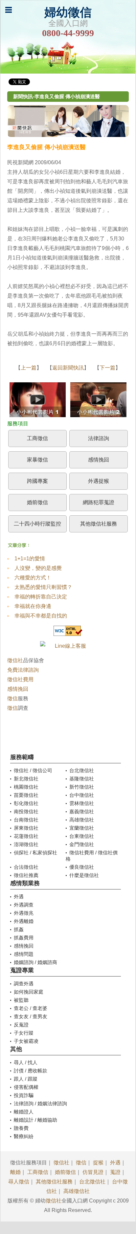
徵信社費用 (20, 679)
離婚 (15, 1172)
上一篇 (28, 367)
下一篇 (107, 367)
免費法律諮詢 (23, 670)
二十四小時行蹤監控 (37, 524)
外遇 (115, 1162)
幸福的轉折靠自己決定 (40, 596)
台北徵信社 (92, 1181)
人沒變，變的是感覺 (38, 568)
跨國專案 (37, 481)
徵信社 (15, 660)
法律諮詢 (98, 438)
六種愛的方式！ (32, 577)
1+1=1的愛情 (29, 558)
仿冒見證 (92, 1172)
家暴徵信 (37, 459)
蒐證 (115, 1172)
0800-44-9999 (68, 33)
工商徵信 (37, 438)
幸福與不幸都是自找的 (40, 615)
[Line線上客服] (68, 646)
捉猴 (98, 1162)
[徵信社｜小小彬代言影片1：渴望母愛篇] (37, 401)
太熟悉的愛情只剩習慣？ (43, 587)
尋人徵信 (18, 1181)
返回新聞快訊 (68, 367)
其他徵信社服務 (98, 524)
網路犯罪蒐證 (98, 502)
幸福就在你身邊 (32, 606)
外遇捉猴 (98, 481)
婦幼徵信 (68, 12)
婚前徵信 (37, 502)
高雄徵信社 (76, 1191)
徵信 (12, 698)
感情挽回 (98, 459)
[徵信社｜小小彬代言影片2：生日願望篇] (98, 401)
